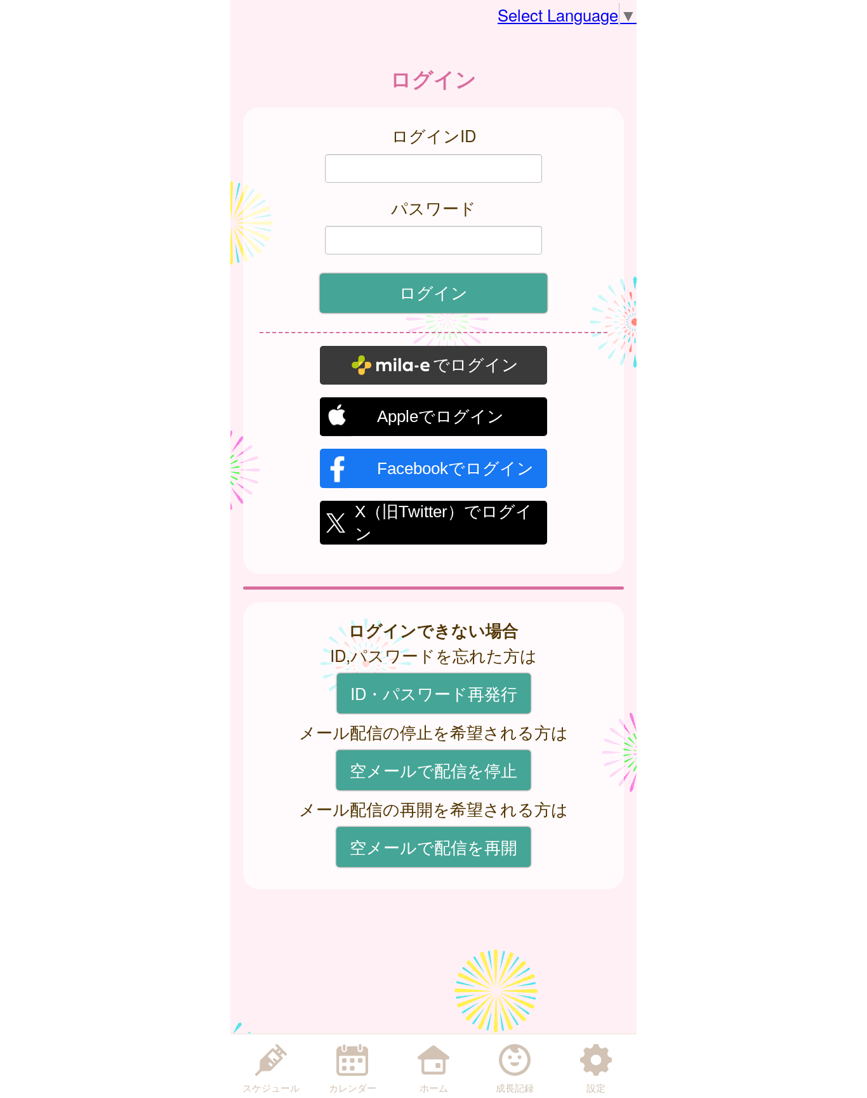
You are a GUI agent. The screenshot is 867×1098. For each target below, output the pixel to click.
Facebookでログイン (455, 468)
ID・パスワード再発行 (433, 693)
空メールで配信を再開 (433, 846)
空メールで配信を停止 (433, 769)
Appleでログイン (440, 416)
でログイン (476, 365)
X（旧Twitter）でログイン (444, 521)
